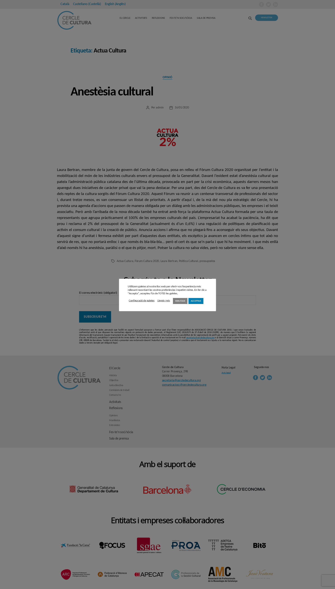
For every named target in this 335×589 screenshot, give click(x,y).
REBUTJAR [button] (180, 301)
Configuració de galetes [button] (142, 300)
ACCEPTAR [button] (196, 301)
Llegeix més (163, 300)
